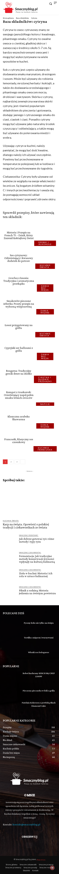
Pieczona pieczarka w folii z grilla (39, 690)
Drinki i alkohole (45, 243)
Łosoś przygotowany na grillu (19, 326)
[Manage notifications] (52, 868)
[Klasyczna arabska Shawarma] (46, 418)
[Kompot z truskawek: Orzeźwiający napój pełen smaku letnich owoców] (46, 395)
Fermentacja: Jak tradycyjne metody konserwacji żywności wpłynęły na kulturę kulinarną (37, 558)
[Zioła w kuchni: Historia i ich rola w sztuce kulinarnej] (10, 575)
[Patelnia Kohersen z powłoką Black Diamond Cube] (11, 705)
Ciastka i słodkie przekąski (45, 379)
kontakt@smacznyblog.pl (26, 824)
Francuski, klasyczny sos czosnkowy (18, 441)
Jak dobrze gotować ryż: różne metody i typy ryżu (36, 540)
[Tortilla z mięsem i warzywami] (11, 638)
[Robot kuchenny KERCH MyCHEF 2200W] (11, 676)
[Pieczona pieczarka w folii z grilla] (11, 691)
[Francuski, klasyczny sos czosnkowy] (46, 441)
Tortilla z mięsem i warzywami (38, 637)
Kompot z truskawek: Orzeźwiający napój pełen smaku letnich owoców (19, 395)
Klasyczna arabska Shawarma (19, 418)
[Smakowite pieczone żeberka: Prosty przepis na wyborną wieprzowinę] (46, 304)
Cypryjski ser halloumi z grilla (18, 349)
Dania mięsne (45, 311)
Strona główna (8, 18)
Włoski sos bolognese (38, 652)
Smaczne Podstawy (28, 535)
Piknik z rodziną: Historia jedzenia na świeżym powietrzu (37, 592)
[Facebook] (29, 845)
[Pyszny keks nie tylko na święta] (11, 623)
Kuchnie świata (45, 266)
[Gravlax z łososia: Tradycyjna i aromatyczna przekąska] (46, 281)
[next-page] (22, 461)
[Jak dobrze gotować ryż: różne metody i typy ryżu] (10, 541)
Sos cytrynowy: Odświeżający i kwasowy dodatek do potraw (18, 258)
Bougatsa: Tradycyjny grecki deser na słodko (19, 372)
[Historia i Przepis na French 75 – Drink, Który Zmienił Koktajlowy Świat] (46, 235)
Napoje (45, 404)
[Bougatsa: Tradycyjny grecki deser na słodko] (46, 372)
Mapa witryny (41, 860)
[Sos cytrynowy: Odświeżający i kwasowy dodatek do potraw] (46, 258)
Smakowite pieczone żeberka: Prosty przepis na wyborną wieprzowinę (18, 303)
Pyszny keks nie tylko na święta (39, 623)
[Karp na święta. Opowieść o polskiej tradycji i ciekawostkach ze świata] (29, 500)
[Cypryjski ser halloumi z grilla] (46, 349)
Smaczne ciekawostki (30, 552)
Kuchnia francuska (45, 449)
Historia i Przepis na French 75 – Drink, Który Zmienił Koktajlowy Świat (19, 235)
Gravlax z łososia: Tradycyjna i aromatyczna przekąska (18, 280)
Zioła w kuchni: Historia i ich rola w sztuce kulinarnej (35, 575)
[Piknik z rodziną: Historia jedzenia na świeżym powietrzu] (10, 592)
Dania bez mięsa (45, 288)
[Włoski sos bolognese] (11, 652)
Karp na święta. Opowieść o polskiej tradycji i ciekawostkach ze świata (26, 526)
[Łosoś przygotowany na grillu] (46, 326)
